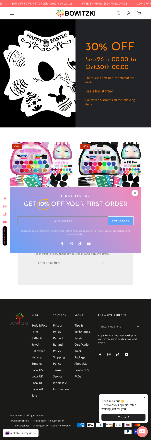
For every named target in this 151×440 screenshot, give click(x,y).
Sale (34, 395)
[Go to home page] (75, 13)
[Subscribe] (103, 262)
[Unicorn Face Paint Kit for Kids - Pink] (41, 173)
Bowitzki (22, 415)
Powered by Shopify (19, 420)
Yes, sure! (123, 417)
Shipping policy (40, 425)
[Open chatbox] (142, 431)
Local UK (37, 376)
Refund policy (39, 420)
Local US (37, 370)
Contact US (82, 370)
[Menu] (12, 13)
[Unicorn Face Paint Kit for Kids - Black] (109, 173)
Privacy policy (57, 420)
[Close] (135, 193)
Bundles (36, 364)
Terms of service (21, 425)
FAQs (78, 376)
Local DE (37, 383)
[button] (118, 13)
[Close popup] (144, 397)
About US (81, 364)
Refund (58, 338)
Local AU (37, 389)
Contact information (61, 425)
